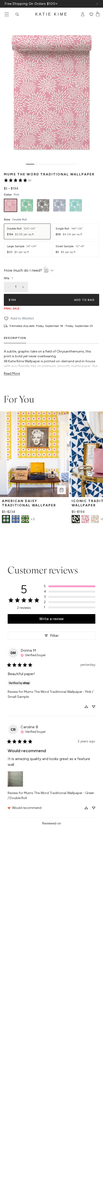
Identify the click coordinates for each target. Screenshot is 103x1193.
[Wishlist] (91, 14)
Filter (54, 635)
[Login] (83, 14)
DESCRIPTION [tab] (15, 338)
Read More (12, 373)
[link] (17, 180)
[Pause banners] (97, 4)
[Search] (17, 14)
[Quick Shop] (61, 490)
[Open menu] (6, 14)
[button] (69, 586)
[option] (10, 205)
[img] (33, 655)
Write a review (51, 619)
